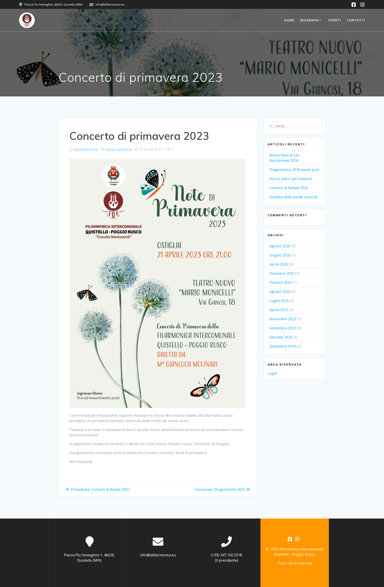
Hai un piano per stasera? (290, 178)
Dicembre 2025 (281, 273)
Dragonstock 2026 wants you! (294, 169)
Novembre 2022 (282, 319)
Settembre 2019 (282, 346)
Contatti (356, 20)
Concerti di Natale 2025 (288, 187)
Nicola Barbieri (85, 149)
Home (289, 20)
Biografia (309, 20)
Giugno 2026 (279, 255)
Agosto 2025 (279, 291)
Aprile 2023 (278, 309)
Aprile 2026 (278, 264)
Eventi (334, 20)
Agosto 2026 (279, 246)
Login (272, 373)
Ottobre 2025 (280, 282)
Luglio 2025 (279, 300)
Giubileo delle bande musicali (293, 196)
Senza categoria (118, 149)
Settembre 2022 (282, 328)
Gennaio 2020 (280, 337)
